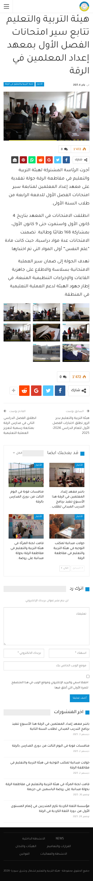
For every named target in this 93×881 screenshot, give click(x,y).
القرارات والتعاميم (59, 846)
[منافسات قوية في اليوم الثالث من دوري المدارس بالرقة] (26, 475)
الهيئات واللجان (26, 846)
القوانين (24, 854)
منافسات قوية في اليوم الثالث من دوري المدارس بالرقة (50, 746)
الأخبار (40, 84)
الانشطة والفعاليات (53, 854)
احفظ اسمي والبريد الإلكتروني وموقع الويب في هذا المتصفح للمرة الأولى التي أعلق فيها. (49, 685)
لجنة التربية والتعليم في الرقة (19, 84)
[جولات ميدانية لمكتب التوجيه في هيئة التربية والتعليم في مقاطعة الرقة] (66, 526)
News (60, 839)
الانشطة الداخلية (33, 839)
